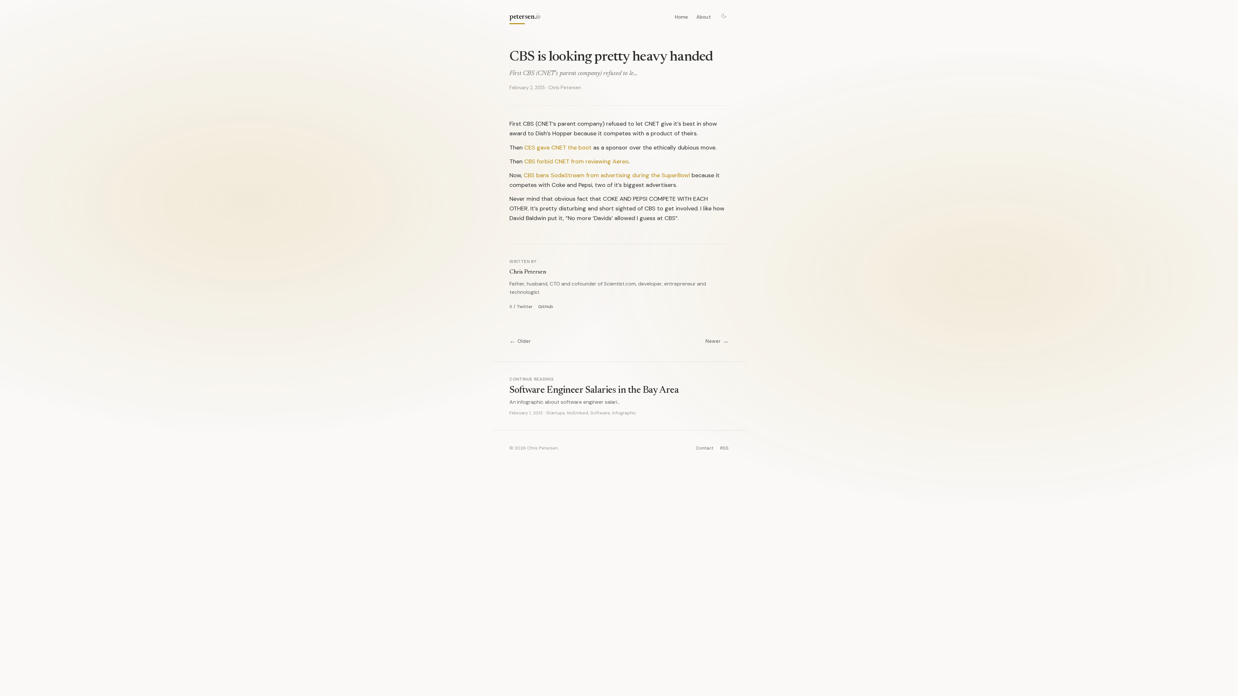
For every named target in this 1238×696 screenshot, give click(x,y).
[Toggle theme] (724, 16)
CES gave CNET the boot (558, 147)
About (703, 17)
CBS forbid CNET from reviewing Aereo (576, 161)
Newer (717, 341)
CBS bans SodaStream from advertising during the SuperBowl (607, 175)
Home (681, 17)
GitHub (545, 306)
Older (520, 341)
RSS (724, 448)
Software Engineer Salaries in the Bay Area (594, 390)
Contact (704, 448)
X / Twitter (521, 306)
